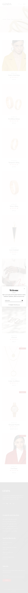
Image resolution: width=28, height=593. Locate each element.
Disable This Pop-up (15, 304)
